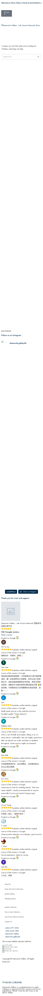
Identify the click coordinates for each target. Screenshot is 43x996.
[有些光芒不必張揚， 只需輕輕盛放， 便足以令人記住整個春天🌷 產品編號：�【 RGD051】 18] (32, 371)
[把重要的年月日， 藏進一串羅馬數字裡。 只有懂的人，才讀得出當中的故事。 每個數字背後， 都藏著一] (11, 429)
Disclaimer (25, 970)
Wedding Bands (10, 899)
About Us (8, 884)
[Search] (38, 57)
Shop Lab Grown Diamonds (14, 889)
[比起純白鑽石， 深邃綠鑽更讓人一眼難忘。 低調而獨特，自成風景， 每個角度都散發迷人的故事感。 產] (32, 424)
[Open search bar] (21, 20)
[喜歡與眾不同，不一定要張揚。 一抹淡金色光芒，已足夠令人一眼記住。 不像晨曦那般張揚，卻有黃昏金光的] (11, 486)
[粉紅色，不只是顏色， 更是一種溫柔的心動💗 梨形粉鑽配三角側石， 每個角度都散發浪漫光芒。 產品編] (11, 373)
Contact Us (8, 921)
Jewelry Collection (11, 907)
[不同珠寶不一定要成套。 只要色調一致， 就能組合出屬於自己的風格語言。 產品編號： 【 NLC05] (32, 551)
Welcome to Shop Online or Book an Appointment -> (21, 2)
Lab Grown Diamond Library (14, 917)
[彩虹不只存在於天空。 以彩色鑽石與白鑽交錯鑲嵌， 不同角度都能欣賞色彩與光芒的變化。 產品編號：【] (32, 483)
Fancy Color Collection (12, 912)
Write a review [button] (6, 635)
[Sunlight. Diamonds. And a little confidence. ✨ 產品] (11, 539)
